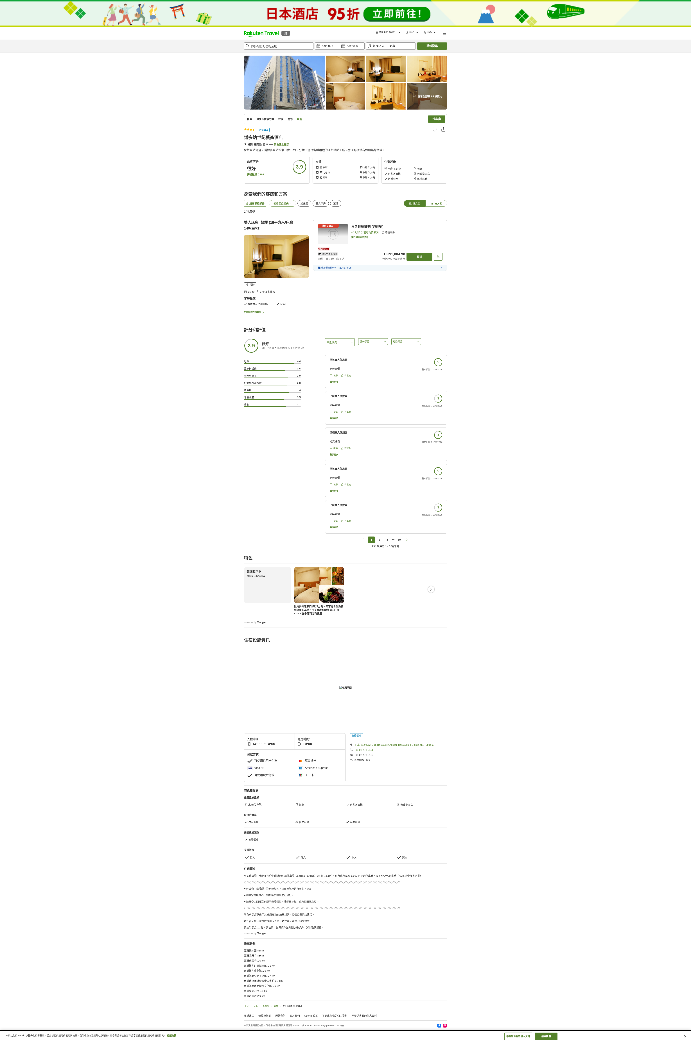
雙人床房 (321, 203)
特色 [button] (290, 119)
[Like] (434, 129)
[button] (261, 33)
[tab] (414, 203)
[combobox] (278, 46)
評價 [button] (280, 119)
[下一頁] (431, 589)
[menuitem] (389, 32)
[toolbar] (340, 46)
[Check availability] (438, 257)
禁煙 (335, 203)
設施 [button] (299, 119)
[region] (345, 1036)
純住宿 (304, 203)
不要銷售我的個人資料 (364, 1015)
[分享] (443, 129)
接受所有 (546, 1036)
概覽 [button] (249, 119)
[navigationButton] (363, 540)
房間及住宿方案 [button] (265, 119)
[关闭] (685, 1036)
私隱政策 (171, 1035)
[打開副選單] (444, 33)
